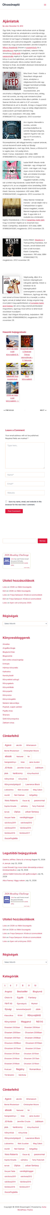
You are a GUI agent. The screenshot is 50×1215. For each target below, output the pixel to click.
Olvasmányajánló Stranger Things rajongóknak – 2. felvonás (26, 354)
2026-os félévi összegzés (21, 587)
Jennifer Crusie (23, 768)
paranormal (39, 800)
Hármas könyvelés (10, 668)
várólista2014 (10, 828)
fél (28, 756)
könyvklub (9, 779)
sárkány (24, 806)
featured (20, 756)
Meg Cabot (37, 790)
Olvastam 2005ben (12, 1032)
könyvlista (22, 779)
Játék (38, 1009)
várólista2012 (26, 823)
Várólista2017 (24, 833)
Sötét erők (16, 53)
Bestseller (22, 991)
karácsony (18, 773)
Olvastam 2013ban (12, 1054)
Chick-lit (8, 997)
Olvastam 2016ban (12, 1058)
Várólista (22, 1075)
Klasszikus (8, 1015)
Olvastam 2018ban (12, 1064)
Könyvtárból (10, 1021)
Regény (20, 1069)
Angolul (8, 991)
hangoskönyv (10, 762)
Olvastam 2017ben (31, 1058)
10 (35, 985)
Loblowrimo (8, 790)
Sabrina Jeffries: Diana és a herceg (17, 859)
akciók (19, 745)
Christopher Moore (31, 751)
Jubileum (39, 767)
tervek (6, 812)
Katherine (7, 672)
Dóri (4, 591)
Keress (43, 541)
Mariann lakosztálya (11, 703)
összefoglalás (11, 838)
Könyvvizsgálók (9, 699)
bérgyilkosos (8, 50)
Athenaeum (31, 745)
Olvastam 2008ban (33, 1038)
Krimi (20, 1015)
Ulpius (17, 811)
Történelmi (9, 1075)
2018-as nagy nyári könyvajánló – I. (12, 398)
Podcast (7, 1069)
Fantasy (32, 997)
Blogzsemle (7, 656)
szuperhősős (31, 48)
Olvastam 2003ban (12, 1027)
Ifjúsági (8, 1009)
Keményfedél (8, 676)
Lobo (12, 559)
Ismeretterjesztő (23, 1009)
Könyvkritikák (8, 687)
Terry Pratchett (38, 806)
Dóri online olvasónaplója (13, 660)
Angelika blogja (9, 648)
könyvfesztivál (33, 773)
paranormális (8, 56)
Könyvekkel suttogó (11, 679)
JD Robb (8, 768)
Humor (34, 1003)
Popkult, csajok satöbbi (12, 707)
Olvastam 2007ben (12, 1038)
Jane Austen (34, 762)
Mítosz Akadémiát (10, 48)
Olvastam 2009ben (12, 1043)
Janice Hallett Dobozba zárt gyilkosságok (20, 874)
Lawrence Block (32, 784)
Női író (39, 1021)
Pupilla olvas (8, 711)
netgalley (33, 795)
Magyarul (26, 1021)
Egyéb (20, 997)
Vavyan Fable (9, 817)
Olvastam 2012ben (33, 1048)
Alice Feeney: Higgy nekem (14, 880)
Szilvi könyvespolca (11, 719)
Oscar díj (25, 801)
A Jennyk (6, 863)
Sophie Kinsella (10, 806)
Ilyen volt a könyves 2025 (20, 603)
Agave (8, 745)
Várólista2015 (25, 828)
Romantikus (35, 1069)
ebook (8, 756)
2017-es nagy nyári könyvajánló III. (12, 352)
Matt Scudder (23, 790)
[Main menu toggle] (45, 4)
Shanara (6, 715)
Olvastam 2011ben (12, 1048)
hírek (23, 762)
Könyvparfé (7, 691)
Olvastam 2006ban (33, 1032)
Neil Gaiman (19, 795)
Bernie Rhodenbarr (11, 751)
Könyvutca (7, 695)
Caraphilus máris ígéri (35, 220)
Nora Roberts (11, 800)
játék (6, 773)
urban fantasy (32, 812)
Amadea (6, 644)
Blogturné (37, 991)
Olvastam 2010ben (33, 1043)
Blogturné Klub (9, 652)
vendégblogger (26, 817)
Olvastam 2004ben (32, 1027)
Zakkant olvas (8, 723)
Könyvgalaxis (8, 683)
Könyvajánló (34, 1015)
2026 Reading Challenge (17, 554)
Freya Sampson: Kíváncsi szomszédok (26, 595)
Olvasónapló (11, 4)
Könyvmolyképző (13, 784)
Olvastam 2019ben (31, 1064)
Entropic (6, 664)
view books (26, 567)
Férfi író (8, 1003)
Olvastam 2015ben (31, 1054)
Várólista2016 (9, 833)
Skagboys (39, 240)
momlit (7, 795)
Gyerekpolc (22, 1003)
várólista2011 (10, 823)
